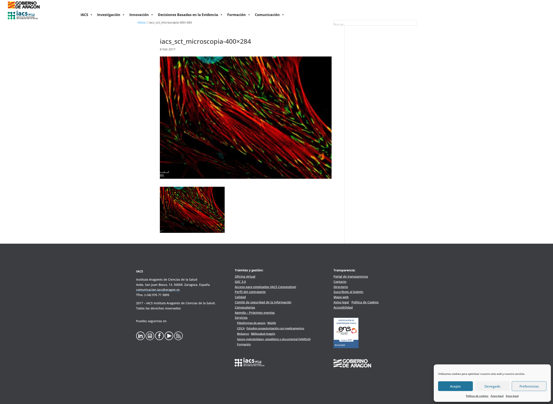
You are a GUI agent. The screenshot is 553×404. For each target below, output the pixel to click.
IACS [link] (84, 14)
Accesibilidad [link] (343, 307)
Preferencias (529, 386)
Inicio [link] (141, 22)
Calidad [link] (240, 297)
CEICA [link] (241, 328)
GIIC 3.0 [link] (240, 282)
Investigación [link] (108, 14)
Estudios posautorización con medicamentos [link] (275, 328)
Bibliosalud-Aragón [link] (263, 334)
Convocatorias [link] (245, 307)
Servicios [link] (241, 317)
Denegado (492, 386)
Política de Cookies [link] (365, 302)
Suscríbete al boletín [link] (348, 292)
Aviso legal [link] (497, 396)
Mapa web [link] (341, 297)
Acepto (455, 386)
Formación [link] (236, 14)
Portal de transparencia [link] (351, 276)
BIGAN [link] (271, 323)
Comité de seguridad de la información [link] (263, 302)
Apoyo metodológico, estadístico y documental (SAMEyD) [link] (274, 339)
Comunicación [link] (267, 14)
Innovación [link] (139, 14)
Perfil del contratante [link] (250, 292)
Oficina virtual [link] (245, 276)
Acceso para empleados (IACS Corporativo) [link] (265, 287)
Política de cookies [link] (477, 396)
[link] (24, 9)
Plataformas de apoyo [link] (251, 323)
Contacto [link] (340, 282)
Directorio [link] (341, 287)
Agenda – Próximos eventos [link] (255, 313)
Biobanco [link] (243, 334)
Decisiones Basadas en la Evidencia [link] (188, 14)
